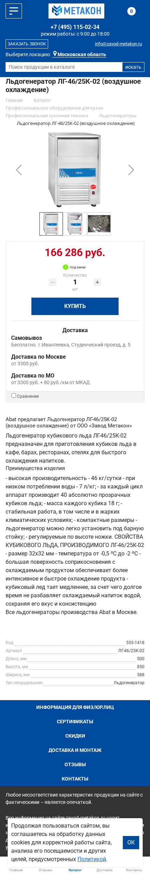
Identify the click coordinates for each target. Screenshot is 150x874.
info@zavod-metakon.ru (118, 43)
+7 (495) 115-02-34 (75, 27)
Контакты (75, 779)
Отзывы (75, 764)
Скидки (75, 736)
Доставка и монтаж (75, 750)
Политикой (91, 859)
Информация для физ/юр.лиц (75, 707)
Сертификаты (75, 721)
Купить (75, 306)
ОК (131, 842)
